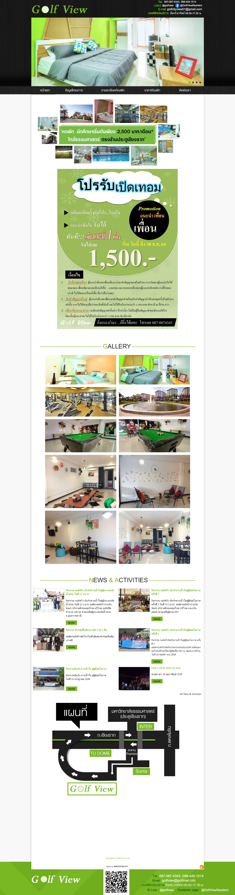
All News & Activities (190, 694)
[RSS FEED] (202, 866)
